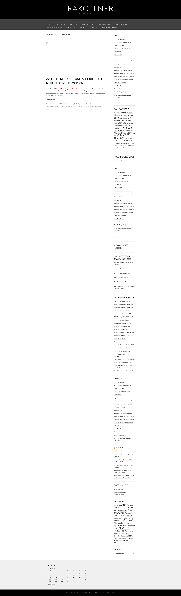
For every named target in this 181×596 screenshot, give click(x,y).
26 (56, 582)
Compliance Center (119, 45)
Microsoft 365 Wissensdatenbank (123, 70)
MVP (130, 133)
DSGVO (121, 123)
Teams (131, 143)
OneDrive (128, 138)
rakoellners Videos (119, 86)
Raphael (98, 106)
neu (74, 106)
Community (122, 115)
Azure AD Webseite (119, 39)
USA (125, 145)
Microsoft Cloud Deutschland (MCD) (124, 73)
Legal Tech (73, 24)
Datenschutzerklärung (109, 27)
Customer (64, 106)
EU (125, 123)
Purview (118, 141)
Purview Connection (109, 21)
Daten (125, 118)
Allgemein (54, 104)
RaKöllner (90, 9)
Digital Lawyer (118, 54)
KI (132, 125)
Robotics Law (117, 89)
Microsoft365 (129, 130)
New (77, 106)
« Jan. (49, 584)
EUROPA (129, 123)
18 (50, 579)
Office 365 (123, 135)
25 (50, 582)
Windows (119, 148)
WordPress (86, 592)
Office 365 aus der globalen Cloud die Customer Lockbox (72, 89)
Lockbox (70, 106)
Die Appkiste (117, 51)
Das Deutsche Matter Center (122, 48)
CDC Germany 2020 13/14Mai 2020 (123, 317)
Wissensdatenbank (105, 24)
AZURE (60, 104)
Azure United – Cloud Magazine (122, 42)
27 (62, 582)
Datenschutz (70, 27)
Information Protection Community (123, 58)
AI (114, 113)
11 (50, 577)
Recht (87, 104)
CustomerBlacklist (91, 21)
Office (115, 136)
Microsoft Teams (121, 133)
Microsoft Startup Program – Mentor (124, 76)
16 (79, 577)
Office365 (119, 138)
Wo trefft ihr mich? (88, 24)
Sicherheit (125, 143)
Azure (123, 21)
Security (81, 106)
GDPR (120, 125)
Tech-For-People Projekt (120, 92)
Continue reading (51, 99)
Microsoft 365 (75, 21)
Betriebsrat (60, 24)
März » (54, 584)
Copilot (121, 118)
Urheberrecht (121, 145)
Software (92, 104)
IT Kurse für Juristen (119, 64)
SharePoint (118, 143)
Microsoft (62, 21)
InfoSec (50, 24)
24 (85, 579)
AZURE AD (130, 112)
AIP (117, 113)
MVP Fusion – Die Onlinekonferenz (123, 79)
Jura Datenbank (122, 24)
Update (115, 145)
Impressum (93, 27)
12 (56, 577)
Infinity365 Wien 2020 (120, 338)
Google (124, 125)
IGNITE (129, 125)
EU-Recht (76, 104)
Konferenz (51, 21)
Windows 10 (126, 148)
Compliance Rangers (54, 27)
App (119, 112)
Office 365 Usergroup (120, 82)
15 (73, 577)
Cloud (64, 104)
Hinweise (82, 27)
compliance (58, 106)
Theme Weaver (110, 592)
